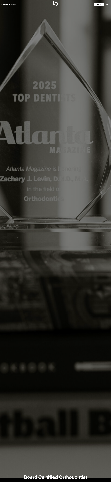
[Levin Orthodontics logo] (55, 4)
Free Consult (99, 4)
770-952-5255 (5, 4)
